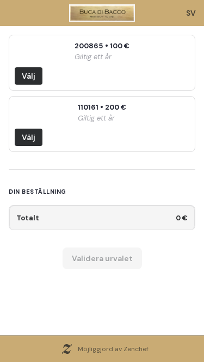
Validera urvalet (102, 258)
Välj (28, 76)
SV (191, 13)
